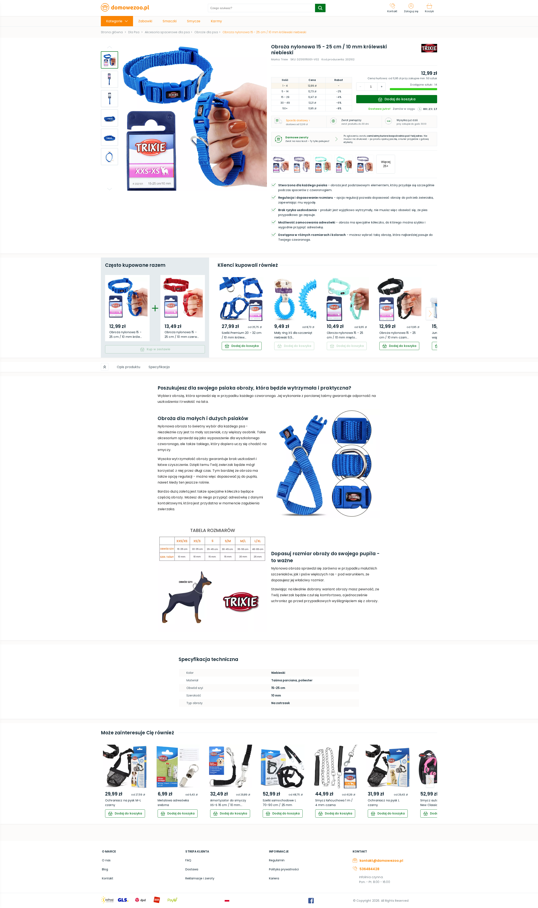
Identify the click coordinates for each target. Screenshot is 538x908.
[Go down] (109, 189)
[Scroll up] (104, 367)
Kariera (274, 878)
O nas (106, 860)
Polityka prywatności (284, 869)
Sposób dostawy (297, 120)
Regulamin (277, 860)
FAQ (188, 860)
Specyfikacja (159, 367)
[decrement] (381, 87)
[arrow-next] (430, 313)
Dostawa (191, 869)
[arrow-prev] (225, 313)
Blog (105, 869)
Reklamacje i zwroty (199, 878)
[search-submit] (320, 8)
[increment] (360, 87)
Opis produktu (128, 367)
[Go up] (109, 47)
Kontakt (107, 878)
